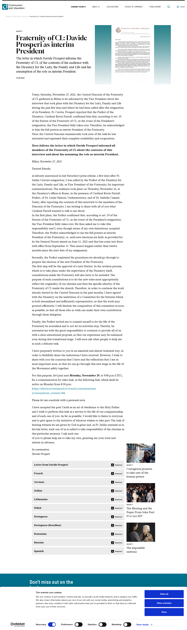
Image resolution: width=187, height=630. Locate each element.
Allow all (164, 594)
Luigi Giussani (112, 6)
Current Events (78, 6)
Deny (164, 612)
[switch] (79, 624)
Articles (26, 16)
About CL (96, 6)
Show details (142, 624)
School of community (134, 6)
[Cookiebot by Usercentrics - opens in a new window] (18, 625)
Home (8, 16)
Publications (155, 6)
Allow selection (164, 603)
